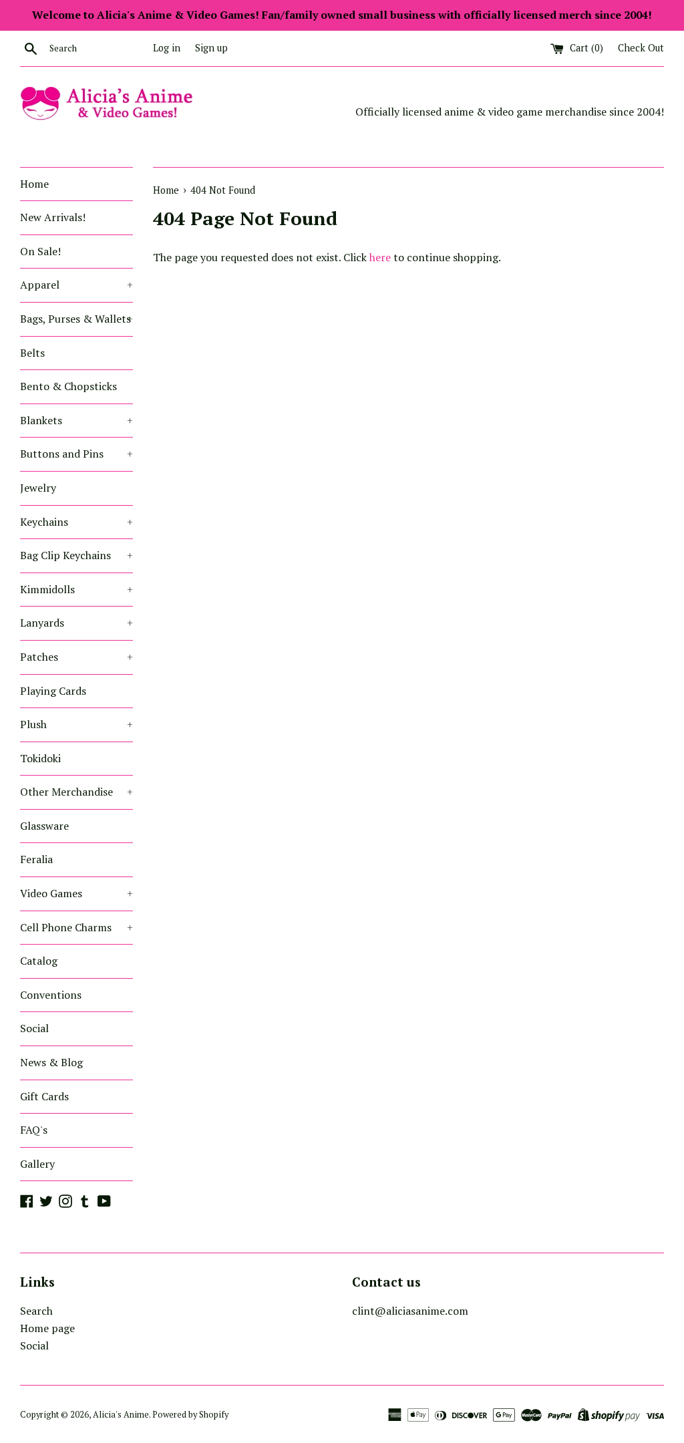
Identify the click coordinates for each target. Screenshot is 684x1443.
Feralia (36, 859)
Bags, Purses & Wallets (76, 318)
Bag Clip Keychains (76, 555)
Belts (32, 352)
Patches (76, 656)
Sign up (211, 47)
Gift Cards (44, 1096)
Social (34, 1028)
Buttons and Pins (76, 453)
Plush (76, 724)
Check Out (641, 47)
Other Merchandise (76, 791)
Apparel (76, 284)
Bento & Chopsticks (68, 386)
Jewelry (38, 487)
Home (34, 183)
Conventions (50, 994)
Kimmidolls (76, 589)
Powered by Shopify (190, 1414)
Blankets (76, 420)
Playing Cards (53, 690)
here (380, 257)
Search (36, 1310)
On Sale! (40, 251)
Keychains (76, 521)
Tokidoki (40, 758)
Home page (47, 1328)
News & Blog (51, 1062)
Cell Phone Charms (76, 927)
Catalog (38, 960)
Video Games (76, 893)
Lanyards (76, 622)
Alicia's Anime (121, 1414)
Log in (166, 47)
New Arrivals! (53, 217)
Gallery (37, 1163)
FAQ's (33, 1129)
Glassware (44, 825)
